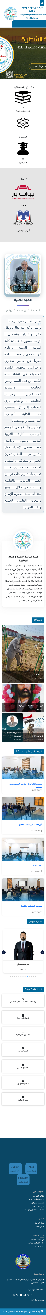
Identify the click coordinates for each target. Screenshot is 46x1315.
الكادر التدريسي (38, 1196)
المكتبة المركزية (37, 1203)
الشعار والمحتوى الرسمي (34, 1210)
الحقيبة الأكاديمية (36, 1199)
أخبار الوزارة (39, 1223)
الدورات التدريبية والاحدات (30, 751)
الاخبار (39, 620)
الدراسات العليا (38, 1206)
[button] (35, 976)
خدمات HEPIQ (38, 1246)
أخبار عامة (40, 1226)
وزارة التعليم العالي (36, 1243)
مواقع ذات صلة (37, 1239)
